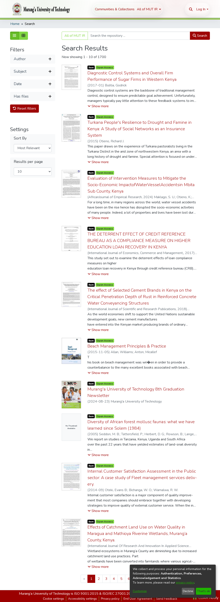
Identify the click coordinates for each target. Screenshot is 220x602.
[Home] (40, 9)
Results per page (28, 161)
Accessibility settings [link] (82, 599)
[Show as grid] (23, 36)
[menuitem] (148, 9)
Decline (188, 591)
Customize (140, 591)
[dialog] (173, 581)
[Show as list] (14, 36)
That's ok (203, 591)
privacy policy (185, 583)
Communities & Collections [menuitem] (114, 9)
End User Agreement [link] (138, 599)
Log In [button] (200, 9)
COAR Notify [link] (208, 598)
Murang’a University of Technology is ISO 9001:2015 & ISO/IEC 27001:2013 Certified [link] (84, 593)
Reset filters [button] (26, 108)
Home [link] (15, 23)
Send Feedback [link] (166, 599)
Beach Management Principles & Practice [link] (126, 346)
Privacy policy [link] (110, 599)
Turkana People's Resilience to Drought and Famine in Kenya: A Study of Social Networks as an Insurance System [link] (139, 128)
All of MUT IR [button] (147, 9)
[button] (190, 9)
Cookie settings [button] (53, 599)
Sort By (20, 138)
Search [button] (201, 35)
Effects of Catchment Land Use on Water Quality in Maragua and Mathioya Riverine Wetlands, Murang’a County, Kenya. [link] (137, 533)
